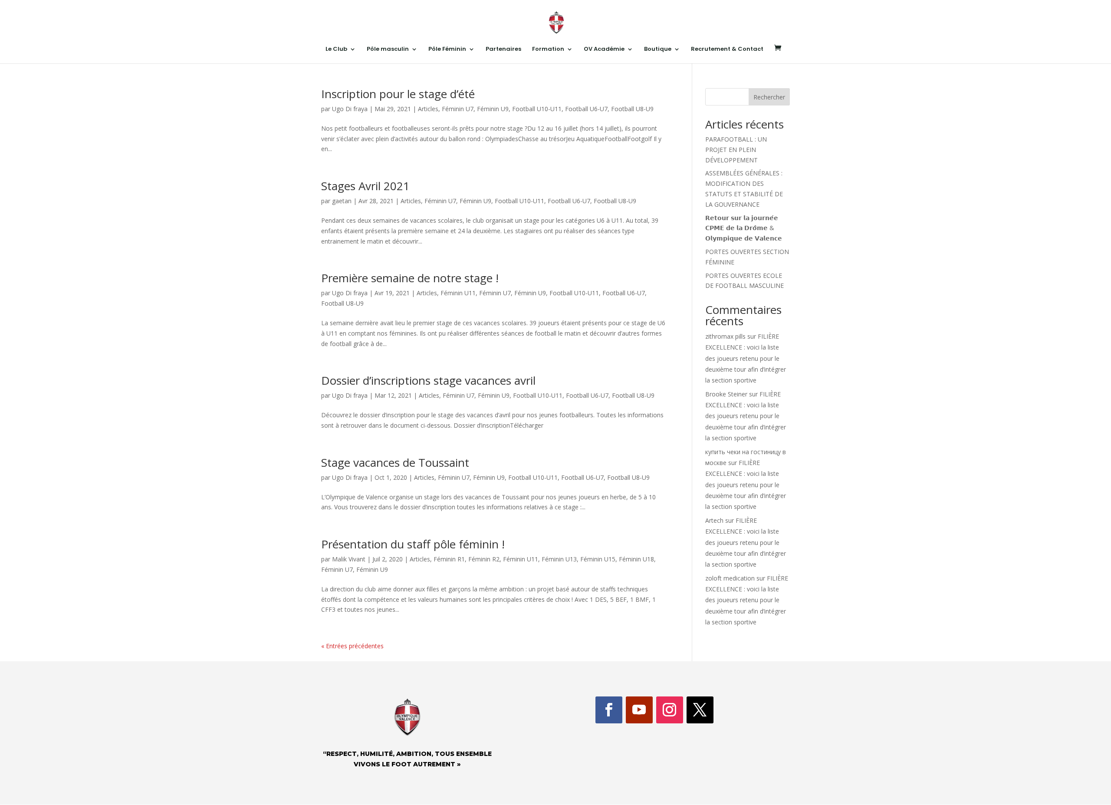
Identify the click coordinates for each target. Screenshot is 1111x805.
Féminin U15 (597, 559)
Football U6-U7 (586, 109)
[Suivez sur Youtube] (639, 709)
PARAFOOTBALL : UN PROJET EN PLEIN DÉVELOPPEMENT (736, 149)
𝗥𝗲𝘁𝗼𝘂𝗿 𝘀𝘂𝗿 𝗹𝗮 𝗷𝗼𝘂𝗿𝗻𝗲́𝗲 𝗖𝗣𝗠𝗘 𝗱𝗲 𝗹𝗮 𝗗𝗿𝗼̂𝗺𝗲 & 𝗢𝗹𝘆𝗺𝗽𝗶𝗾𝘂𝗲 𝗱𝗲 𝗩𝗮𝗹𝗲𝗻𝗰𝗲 (743, 228)
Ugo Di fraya (350, 109)
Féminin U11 (458, 293)
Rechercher (769, 97)
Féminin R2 (484, 559)
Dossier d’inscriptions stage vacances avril (428, 380)
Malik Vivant (348, 559)
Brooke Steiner (726, 394)
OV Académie (604, 49)
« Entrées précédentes (352, 646)
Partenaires (503, 49)
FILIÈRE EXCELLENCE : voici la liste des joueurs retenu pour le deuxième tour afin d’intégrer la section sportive (745, 358)
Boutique (657, 49)
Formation (548, 49)
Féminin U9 (493, 109)
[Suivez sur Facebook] (608, 709)
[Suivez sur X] (700, 709)
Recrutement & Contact (727, 49)
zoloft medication (730, 578)
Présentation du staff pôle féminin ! (413, 544)
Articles (428, 109)
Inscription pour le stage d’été (398, 94)
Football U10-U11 (537, 109)
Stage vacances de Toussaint (395, 462)
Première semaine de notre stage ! (410, 278)
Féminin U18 (636, 559)
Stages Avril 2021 (365, 186)
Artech (714, 520)
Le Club (336, 49)
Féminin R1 (449, 559)
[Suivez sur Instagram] (669, 709)
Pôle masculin (388, 49)
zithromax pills (725, 336)
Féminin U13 (559, 559)
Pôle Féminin (447, 49)
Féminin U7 (457, 109)
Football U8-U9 (632, 109)
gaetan (342, 201)
